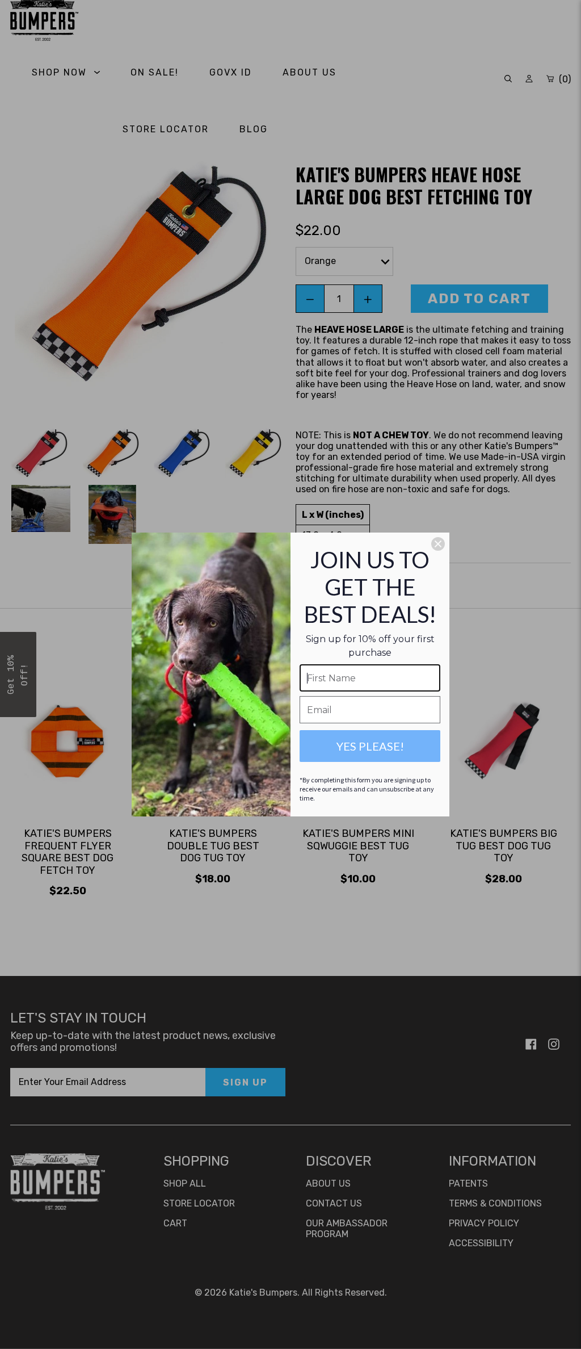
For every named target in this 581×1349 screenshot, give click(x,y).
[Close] (438, 544)
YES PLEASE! (370, 746)
